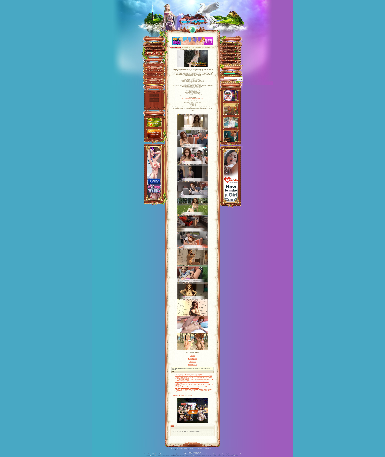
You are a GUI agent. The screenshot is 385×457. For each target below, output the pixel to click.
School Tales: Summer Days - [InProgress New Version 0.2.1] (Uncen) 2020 (193, 376)
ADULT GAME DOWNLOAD (154, 78)
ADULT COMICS (154, 80)
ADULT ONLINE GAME (154, 75)
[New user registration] (161, 53)
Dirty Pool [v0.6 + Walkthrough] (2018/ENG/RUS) (187, 388)
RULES (225, 51)
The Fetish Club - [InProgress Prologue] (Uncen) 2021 (188, 374)
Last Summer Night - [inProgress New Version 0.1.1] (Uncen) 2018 (191, 386)
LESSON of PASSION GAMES (154, 63)
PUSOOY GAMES (154, 68)
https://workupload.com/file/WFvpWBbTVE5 (192, 98)
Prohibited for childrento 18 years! (154, 122)
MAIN (225, 44)
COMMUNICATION (182, 448)
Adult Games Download (178, 395)
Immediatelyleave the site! (154, 134)
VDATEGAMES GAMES (154, 71)
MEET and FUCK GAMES (154, 66)
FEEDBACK (227, 62)
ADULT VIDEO (154, 83)
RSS (225, 58)
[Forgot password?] (157, 53)
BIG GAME (154, 73)
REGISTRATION (228, 55)
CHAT (225, 48)
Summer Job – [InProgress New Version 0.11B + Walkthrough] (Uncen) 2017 (194, 389)
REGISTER (199, 448)
